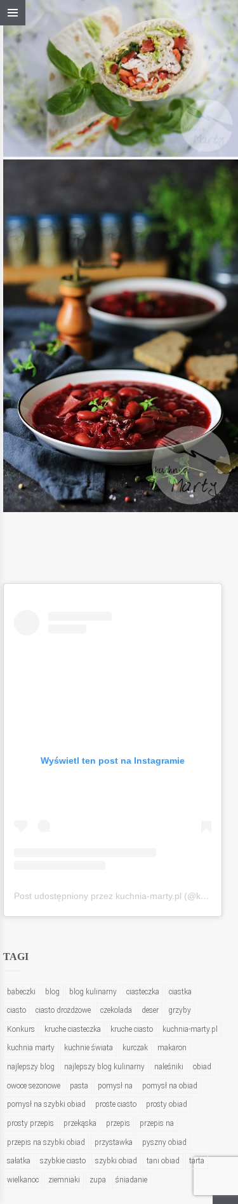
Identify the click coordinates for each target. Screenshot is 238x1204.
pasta (79, 1085)
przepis (118, 1123)
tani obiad (163, 1160)
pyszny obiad (164, 1142)
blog (52, 991)
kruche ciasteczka (72, 1029)
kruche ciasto (131, 1029)
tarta (196, 1160)
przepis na (157, 1123)
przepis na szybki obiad (46, 1142)
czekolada (116, 1010)
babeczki (21, 991)
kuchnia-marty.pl (190, 1029)
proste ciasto (115, 1104)
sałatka (18, 1160)
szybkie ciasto (63, 1160)
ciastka (180, 991)
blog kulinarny (93, 991)
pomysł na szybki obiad (46, 1104)
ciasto (16, 1010)
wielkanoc (23, 1179)
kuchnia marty (31, 1047)
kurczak (135, 1047)
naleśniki (168, 1066)
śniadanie (131, 1179)
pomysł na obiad (169, 1085)
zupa (97, 1179)
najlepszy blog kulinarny (104, 1066)
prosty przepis (30, 1123)
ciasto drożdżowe (63, 1010)
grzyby (179, 1010)
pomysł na (115, 1085)
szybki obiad (116, 1160)
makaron (172, 1047)
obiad (202, 1066)
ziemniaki (64, 1179)
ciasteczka (142, 991)
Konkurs (21, 1029)
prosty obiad (166, 1104)
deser (150, 1010)
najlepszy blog (31, 1066)
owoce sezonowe (33, 1085)
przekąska (79, 1123)
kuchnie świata (88, 1047)
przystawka (114, 1142)
